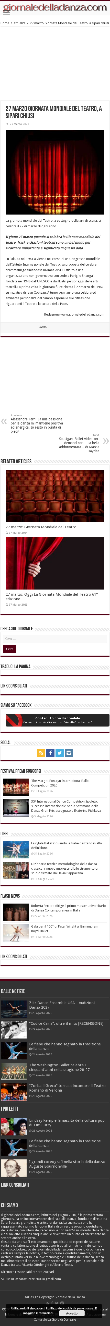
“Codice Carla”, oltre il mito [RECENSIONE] (66, 1023)
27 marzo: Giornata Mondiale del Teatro (41, 527)
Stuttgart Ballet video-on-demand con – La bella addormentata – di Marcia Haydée (79, 443)
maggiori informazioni (38, 1313)
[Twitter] (60, 753)
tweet (43, 327)
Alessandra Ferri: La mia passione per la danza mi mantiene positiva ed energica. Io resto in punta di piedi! (37, 423)
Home (5, 23)
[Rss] (41, 753)
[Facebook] (50, 753)
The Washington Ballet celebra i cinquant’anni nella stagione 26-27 (59, 1067)
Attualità (20, 23)
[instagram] (69, 753)
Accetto (72, 1313)
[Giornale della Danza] (55, 8)
